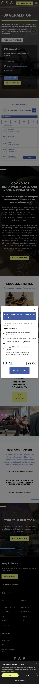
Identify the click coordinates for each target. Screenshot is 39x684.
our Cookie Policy (9, 671)
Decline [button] (28, 675)
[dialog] (19, 672)
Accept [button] (10, 675)
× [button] (37, 663)
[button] (20, 680)
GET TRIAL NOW (19, 371)
